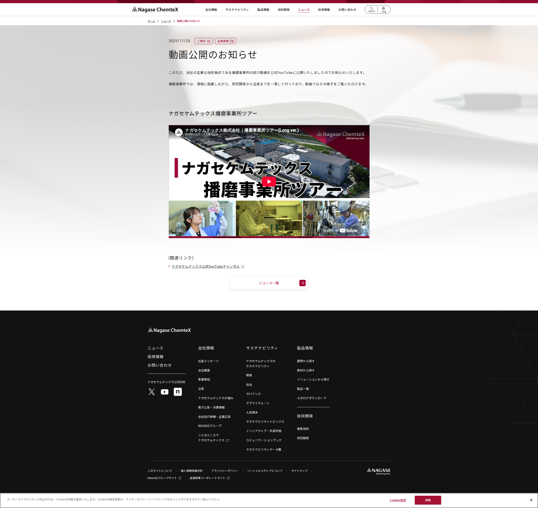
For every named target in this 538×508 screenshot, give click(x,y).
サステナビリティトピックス (265, 421)
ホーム (151, 21)
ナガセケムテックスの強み (215, 398)
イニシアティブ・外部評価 (263, 431)
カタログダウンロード (312, 398)
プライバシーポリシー (225, 470)
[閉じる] (531, 500)
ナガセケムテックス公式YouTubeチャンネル (206, 266)
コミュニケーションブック (264, 440)
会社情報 (211, 9)
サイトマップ (299, 470)
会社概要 (204, 370)
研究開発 (303, 438)
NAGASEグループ (209, 426)
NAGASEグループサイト (163, 478)
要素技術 (303, 429)
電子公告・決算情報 (211, 407)
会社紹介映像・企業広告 (214, 416)
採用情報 (324, 9)
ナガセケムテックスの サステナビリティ (260, 363)
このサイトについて (160, 470)
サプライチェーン (258, 403)
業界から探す (306, 361)
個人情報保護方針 (192, 470)
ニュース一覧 (269, 282)
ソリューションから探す (313, 379)
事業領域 (204, 379)
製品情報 (263, 9)
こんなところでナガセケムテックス (211, 437)
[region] (269, 500)
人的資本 (252, 412)
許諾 (428, 500)
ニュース (304, 9)
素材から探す (306, 370)
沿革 (201, 389)
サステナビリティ (237, 9)
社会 (249, 384)
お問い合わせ (347, 9)
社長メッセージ (208, 361)
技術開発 (284, 9)
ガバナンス (253, 394)
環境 (249, 375)
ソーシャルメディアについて (265, 470)
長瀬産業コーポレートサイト (208, 478)
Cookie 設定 (398, 500)
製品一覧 (303, 389)
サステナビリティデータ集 (263, 449)
